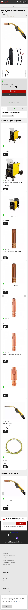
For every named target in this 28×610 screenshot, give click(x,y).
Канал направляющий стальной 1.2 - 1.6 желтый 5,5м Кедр (13, 459)
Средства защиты (6, 566)
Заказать (21, 523)
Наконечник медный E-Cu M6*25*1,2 (10, 285)
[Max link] (17, 538)
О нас (4, 580)
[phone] (18, 2)
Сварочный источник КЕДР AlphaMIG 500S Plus (12, 182)
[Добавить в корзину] (5, 154)
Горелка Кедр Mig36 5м (7, 423)
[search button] (20, 2)
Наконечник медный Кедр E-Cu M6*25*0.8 (12, 251)
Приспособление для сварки (9, 555)
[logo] (14, 532)
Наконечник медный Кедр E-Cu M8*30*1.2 (12, 389)
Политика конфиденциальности (9, 582)
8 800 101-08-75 (14, 541)
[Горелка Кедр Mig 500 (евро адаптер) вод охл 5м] (14, 31)
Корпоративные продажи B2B (9, 574)
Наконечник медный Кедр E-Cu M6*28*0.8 (12, 320)
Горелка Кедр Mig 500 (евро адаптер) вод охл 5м (13, 500)
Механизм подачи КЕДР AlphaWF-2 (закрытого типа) (14, 216)
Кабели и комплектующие (8, 560)
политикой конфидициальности (9, 528)
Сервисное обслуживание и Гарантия (11, 591)
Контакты (5, 578)
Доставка (18, 108)
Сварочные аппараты (7, 551)
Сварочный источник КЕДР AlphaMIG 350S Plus (12, 148)
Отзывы (10, 108)
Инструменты (5, 553)
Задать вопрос (6, 592)
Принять (7, 606)
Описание (4, 108)
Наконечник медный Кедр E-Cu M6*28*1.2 (12, 354)
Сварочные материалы (7, 564)
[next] (25, 296)
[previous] (3, 296)
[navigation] (26, 2)
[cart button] (23, 2)
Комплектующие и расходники (9, 558)
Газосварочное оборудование (9, 562)
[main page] (5, 2)
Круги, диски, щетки (7, 557)
